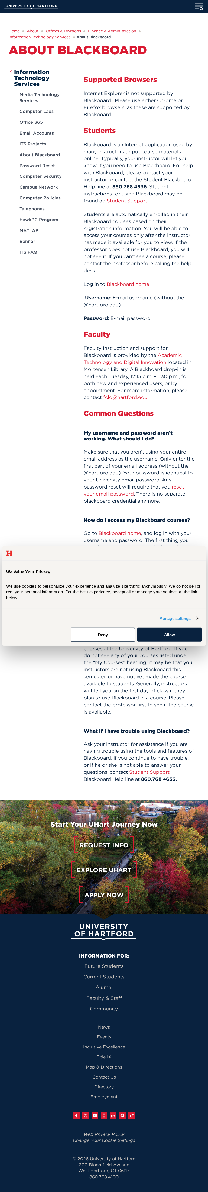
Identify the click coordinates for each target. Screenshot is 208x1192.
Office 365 (31, 122)
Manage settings (175, 618)
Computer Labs (37, 111)
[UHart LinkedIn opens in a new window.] (113, 1115)
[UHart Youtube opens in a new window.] (95, 1115)
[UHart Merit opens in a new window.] (122, 1115)
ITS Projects (33, 144)
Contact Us (104, 1077)
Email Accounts (37, 133)
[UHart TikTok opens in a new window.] (131, 1115)
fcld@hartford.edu (125, 397)
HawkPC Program (39, 219)
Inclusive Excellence (104, 1047)
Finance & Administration (112, 30)
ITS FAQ (28, 252)
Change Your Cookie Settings (104, 1140)
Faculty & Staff (104, 998)
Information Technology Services (39, 36)
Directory (104, 1086)
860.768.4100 (104, 1177)
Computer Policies (40, 198)
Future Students (103, 966)
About (33, 30)
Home (14, 30)
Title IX (104, 1057)
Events (104, 1036)
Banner (27, 241)
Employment (104, 1096)
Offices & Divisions (63, 30)
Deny (103, 634)
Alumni (104, 987)
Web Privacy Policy (104, 1134)
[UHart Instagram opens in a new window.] (104, 1115)
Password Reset (37, 165)
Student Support (127, 201)
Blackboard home (128, 284)
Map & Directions (104, 1067)
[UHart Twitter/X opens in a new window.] (85, 1115)
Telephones (32, 208)
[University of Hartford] (31, 7)
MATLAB (29, 230)
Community (104, 1009)
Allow (169, 634)
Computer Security (41, 176)
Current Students (104, 977)
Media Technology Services (40, 97)
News (104, 1027)
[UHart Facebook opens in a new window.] (76, 1115)
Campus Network (39, 187)
